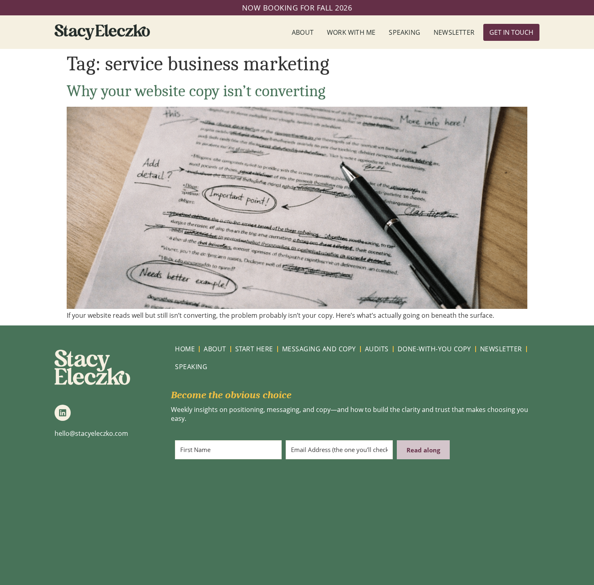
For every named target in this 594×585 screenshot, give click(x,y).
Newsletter (454, 32)
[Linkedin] (63, 413)
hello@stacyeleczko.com (91, 433)
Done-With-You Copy (434, 348)
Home (185, 348)
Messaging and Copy (319, 348)
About (303, 32)
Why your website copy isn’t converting (196, 91)
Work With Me (351, 32)
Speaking (404, 32)
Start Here (254, 348)
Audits (377, 348)
